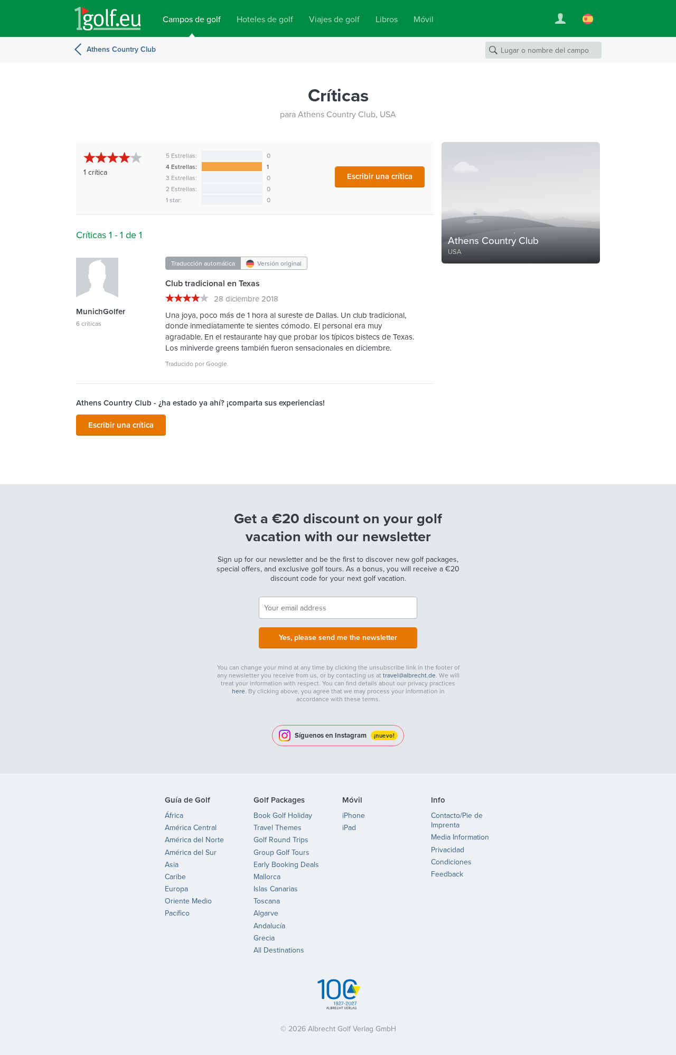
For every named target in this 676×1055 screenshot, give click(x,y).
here (238, 690)
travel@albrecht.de (409, 675)
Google (216, 363)
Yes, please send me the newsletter (338, 637)
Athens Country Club (121, 49)
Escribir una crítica (379, 176)
